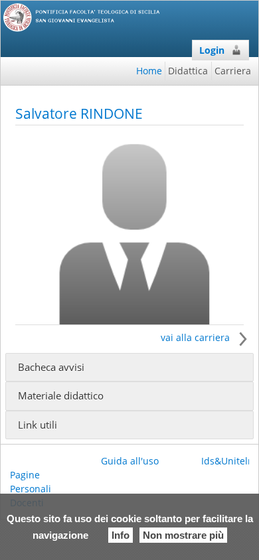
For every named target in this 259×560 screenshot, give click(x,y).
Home (149, 70)
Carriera (233, 70)
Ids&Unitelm (228, 461)
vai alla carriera (196, 337)
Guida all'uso (130, 461)
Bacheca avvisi (51, 367)
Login (211, 50)
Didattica (188, 70)
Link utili (37, 425)
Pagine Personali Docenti (30, 488)
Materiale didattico (61, 396)
